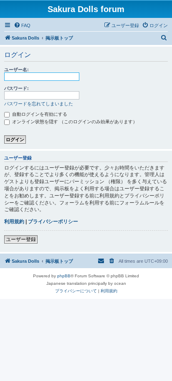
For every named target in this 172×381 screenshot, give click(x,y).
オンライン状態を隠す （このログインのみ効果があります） (74, 121)
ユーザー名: (16, 69)
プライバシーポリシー (53, 221)
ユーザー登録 (21, 239)
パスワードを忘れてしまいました (38, 103)
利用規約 (14, 221)
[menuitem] (22, 25)
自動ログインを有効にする (39, 114)
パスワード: (16, 88)
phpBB (64, 276)
